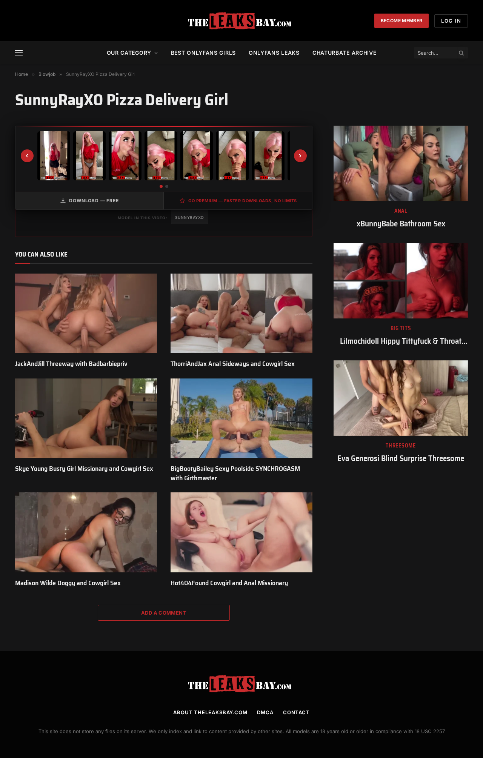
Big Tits (401, 328)
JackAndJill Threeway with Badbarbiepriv (71, 363)
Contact (296, 712)
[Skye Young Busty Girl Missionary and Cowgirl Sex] (86, 418)
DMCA (265, 712)
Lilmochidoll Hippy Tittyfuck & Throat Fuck (400, 341)
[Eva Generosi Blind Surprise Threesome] (401, 398)
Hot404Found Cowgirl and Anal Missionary (229, 582)
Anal (400, 211)
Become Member (402, 20)
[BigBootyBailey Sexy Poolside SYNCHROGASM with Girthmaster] (241, 418)
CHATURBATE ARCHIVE (344, 52)
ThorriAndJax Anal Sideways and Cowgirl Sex (233, 363)
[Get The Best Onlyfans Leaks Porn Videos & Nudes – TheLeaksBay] (241, 21)
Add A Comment (163, 613)
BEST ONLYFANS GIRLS (203, 52)
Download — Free (94, 200)
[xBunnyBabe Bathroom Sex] (401, 163)
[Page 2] (166, 186)
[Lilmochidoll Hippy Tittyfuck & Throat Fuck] (401, 280)
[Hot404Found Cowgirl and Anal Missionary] (241, 532)
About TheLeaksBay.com (210, 712)
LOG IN (451, 21)
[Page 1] (161, 186)
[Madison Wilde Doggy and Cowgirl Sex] (86, 532)
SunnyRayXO (189, 217)
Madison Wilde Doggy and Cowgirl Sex (68, 582)
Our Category (129, 52)
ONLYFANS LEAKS (274, 52)
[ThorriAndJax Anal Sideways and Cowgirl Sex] (241, 314)
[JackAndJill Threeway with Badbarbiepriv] (86, 314)
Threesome (400, 446)
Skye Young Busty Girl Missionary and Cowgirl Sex (84, 468)
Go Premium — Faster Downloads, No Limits (242, 200)
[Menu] (19, 53)
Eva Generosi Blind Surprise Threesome (400, 458)
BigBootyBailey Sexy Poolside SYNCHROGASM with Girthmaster (235, 473)
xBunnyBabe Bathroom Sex (401, 223)
